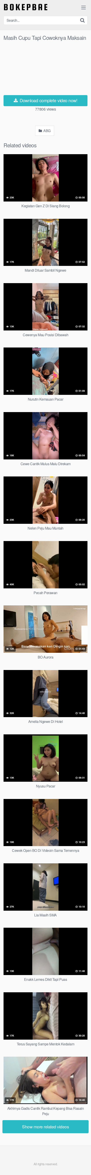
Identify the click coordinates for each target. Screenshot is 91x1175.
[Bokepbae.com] (26, 7)
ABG (47, 130)
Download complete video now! (48, 100)
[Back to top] (83, 1165)
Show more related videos (45, 1126)
